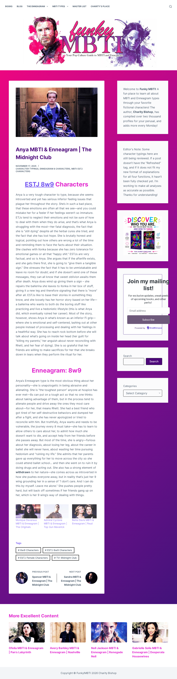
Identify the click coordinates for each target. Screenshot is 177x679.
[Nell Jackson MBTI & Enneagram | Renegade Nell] (109, 632)
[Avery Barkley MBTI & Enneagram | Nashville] (68, 632)
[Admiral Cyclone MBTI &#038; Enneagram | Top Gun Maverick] (56, 511)
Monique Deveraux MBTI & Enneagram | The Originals (27, 523)
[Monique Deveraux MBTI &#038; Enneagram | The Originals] (28, 511)
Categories (130, 386)
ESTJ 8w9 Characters (58, 550)
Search (127, 356)
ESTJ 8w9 (39, 184)
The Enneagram (36, 6)
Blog (19, 6)
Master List (79, 6)
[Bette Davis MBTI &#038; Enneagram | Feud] (84, 511)
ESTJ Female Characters (33, 557)
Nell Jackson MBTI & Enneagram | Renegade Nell (107, 652)
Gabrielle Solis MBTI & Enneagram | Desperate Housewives (148, 652)
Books (8, 6)
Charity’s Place (100, 6)
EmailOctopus (156, 328)
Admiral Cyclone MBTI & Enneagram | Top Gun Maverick (55, 523)
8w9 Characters (28, 550)
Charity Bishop (108, 673)
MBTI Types (58, 6)
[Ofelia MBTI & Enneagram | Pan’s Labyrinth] (27, 632)
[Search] (170, 6)
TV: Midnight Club (65, 557)
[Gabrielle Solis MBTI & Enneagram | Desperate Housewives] (150, 632)
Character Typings (27, 168)
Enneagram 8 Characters (55, 168)
